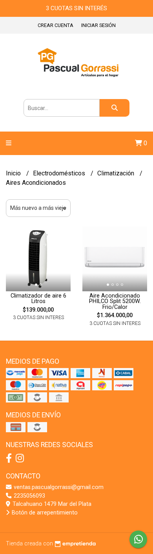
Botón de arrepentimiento (44, 512)
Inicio (14, 173)
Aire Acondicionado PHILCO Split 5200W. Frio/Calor (115, 301)
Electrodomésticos (60, 173)
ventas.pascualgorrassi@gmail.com (58, 487)
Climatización (116, 173)
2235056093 (28, 496)
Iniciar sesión (98, 25)
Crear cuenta (55, 25)
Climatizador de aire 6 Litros (38, 298)
